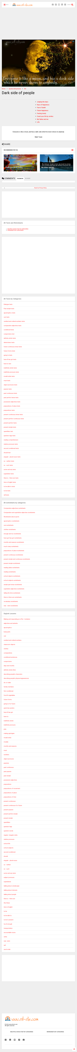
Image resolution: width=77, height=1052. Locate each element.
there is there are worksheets (13, 597)
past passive (7, 771)
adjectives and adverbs (11, 623)
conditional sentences (10, 657)
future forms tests (9, 351)
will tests (6, 495)
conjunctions (8, 661)
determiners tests (9, 342)
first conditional (8, 691)
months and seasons (10, 746)
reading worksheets (10, 572)
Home (3, 89)
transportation (8, 928)
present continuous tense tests (13, 414)
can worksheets (8, 525)
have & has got (8, 712)
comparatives (8, 653)
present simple (8, 818)
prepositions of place (10, 793)
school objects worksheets (12, 576)
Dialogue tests (8, 304)
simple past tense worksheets (13, 584)
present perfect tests (10, 423)
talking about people (10, 894)
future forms (8, 699)
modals (6, 742)
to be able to (8, 915)
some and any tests (10, 469)
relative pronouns (9, 839)
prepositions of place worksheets (14, 550)
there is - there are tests (11, 478)
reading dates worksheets (11, 567)
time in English (8, 907)
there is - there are (9, 898)
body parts (7, 632)
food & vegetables (9, 695)
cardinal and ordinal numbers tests (14, 321)
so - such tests (8, 465)
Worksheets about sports (11, 517)
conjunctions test (9, 334)
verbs (5, 937)
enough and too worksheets (12, 534)
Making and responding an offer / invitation (17, 619)
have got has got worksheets (13, 538)
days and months (9, 666)
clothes (6, 649)
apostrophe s (8, 627)
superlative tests (9, 474)
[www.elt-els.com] (22, 5)
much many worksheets (11, 546)
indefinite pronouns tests (11, 372)
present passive (8, 810)
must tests (7, 380)
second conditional (9, 852)
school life (7, 843)
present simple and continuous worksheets (17, 559)
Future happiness (42, 110)
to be (5, 911)
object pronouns (9, 759)
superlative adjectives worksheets (14, 589)
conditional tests (9, 330)
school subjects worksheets (12, 580)
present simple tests (10, 427)
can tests (6, 317)
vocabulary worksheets (11, 601)
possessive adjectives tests (12, 402)
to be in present (8, 920)
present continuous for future (13, 805)
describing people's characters (13, 674)
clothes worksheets (10, 529)
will (5, 945)
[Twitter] (56, 4)
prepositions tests (9, 410)
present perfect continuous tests (14, 419)
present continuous (10, 801)
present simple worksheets (12, 563)
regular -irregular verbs (10, 835)
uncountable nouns (9, 932)
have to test (7, 364)
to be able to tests (9, 486)
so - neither (7, 865)
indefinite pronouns (9, 725)
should (6, 856)
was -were (7, 941)
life (25, 89)
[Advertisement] (38, 23)
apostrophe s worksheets (11, 521)
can (5, 636)
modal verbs (7, 737)
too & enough (8, 924)
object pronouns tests (10, 385)
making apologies (9, 733)
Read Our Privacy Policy (40, 188)
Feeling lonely (41, 113)
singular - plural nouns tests (12, 457)
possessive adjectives (10, 780)
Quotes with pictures (15, 89)
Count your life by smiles (45, 116)
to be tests (7, 491)
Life (38, 122)
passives (6, 763)
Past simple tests (9, 308)
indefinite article (8, 721)
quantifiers (7, 822)
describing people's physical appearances (16, 678)
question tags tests (9, 435)
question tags (8, 826)
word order (7, 949)
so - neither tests (9, 461)
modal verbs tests (9, 376)
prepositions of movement (12, 788)
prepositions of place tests (12, 406)
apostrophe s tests (9, 313)
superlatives (7, 882)
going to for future (9, 704)
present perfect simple (11, 814)
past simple (7, 776)
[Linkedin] (62, 4)
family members (9, 687)
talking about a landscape (11, 886)
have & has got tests (10, 359)
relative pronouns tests (11, 444)
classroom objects (9, 644)
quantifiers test (8, 431)
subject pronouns (9, 877)
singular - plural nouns (10, 860)
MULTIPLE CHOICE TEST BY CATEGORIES (18, 229)
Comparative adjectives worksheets (14, 508)
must (5, 750)
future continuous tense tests (13, 347)
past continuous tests (10, 393)
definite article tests (10, 338)
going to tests (8, 355)
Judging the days (42, 102)
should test (7, 452)
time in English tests (10, 482)
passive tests (8, 389)
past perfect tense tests (11, 397)
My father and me (42, 119)
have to (6, 716)
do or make (7, 682)
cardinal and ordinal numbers (12, 640)
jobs (5, 729)
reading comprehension (11, 440)
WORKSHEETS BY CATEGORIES (15, 230)
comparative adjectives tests (12, 325)
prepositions (7, 784)
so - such (6, 869)
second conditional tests (11, 448)
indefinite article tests (10, 368)
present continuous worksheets (13, 555)
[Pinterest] (65, 4)
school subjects (8, 848)
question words (8, 831)
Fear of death (41, 107)
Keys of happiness (43, 105)
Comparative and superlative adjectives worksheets (19, 512)
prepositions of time (10, 797)
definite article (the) (10, 670)
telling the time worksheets (12, 593)
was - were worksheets (11, 606)
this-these (7, 903)
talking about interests (10, 890)
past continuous (9, 767)
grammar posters (9, 708)
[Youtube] (59, 4)
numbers (6, 754)
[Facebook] (53, 4)
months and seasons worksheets (14, 542)
